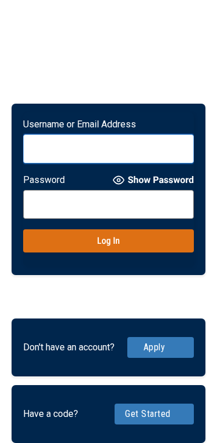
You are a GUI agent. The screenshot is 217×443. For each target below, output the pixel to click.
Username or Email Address (79, 124)
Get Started (148, 413)
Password (44, 179)
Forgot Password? (109, 289)
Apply (154, 347)
